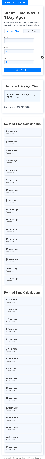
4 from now (11, 300)
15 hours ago (12, 240)
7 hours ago (11, 161)
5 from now (11, 310)
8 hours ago (11, 171)
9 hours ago (11, 181)
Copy (18, 97)
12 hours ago (12, 211)
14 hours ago (12, 230)
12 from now (12, 379)
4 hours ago (11, 132)
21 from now (12, 448)
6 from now (11, 320)
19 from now (12, 428)
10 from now (12, 359)
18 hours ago (12, 250)
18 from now (12, 418)
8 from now (11, 340)
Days (6, 37)
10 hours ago (12, 191)
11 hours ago (12, 201)
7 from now (11, 330)
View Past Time (22, 70)
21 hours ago (12, 279)
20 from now (12, 438)
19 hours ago (12, 260)
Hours (6, 48)
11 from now (11, 369)
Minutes (7, 58)
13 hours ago (12, 220)
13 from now (12, 389)
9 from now (11, 350)
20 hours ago (12, 270)
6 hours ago (11, 152)
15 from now (12, 409)
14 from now (12, 399)
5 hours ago (11, 142)
